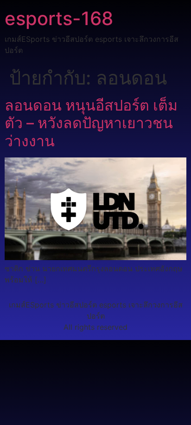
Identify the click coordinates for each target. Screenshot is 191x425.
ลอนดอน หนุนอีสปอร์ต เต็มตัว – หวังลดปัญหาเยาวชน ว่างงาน (91, 123)
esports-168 (59, 18)
